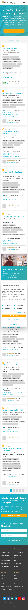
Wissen (3, 575)
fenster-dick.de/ (6, 201)
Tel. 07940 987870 (7, 153)
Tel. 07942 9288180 (7, 240)
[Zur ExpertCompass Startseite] (10, 2)
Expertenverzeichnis (19, 586)
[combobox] (14, 530)
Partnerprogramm (5, 563)
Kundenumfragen (5, 555)
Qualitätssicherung (10, 604)
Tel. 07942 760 (6, 429)
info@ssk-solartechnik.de (8, 76)
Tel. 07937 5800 (6, 476)
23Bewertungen (11, 249)
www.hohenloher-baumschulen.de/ (10, 156)
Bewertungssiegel (5, 552)
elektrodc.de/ (15, 349)
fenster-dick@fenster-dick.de (9, 199)
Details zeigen (20, 312)
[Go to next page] (26, 490)
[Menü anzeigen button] (24, 2)
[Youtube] (19, 599)
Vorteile (3, 558)
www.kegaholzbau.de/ (7, 394)
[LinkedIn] (16, 599)
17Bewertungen (11, 207)
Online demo (17, 581)
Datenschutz (18, 602)
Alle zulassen (14, 316)
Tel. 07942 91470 (6, 197)
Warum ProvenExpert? (19, 552)
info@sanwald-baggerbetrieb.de (10, 431)
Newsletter (16, 578)
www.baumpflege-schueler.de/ (9, 243)
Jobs (15, 560)
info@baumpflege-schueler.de (9, 242)
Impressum (17, 604)
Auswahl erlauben (14, 320)
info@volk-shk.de (15, 476)
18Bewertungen (11, 122)
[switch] (15, 305)
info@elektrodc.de (6, 349)
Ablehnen (14, 324)
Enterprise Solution (5, 560)
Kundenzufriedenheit (6, 586)
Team (15, 558)
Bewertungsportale (5, 581)
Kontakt (16, 566)
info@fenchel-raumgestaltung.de (10, 114)
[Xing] (12, 599)
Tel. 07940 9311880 (7, 112)
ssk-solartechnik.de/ (7, 77)
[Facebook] (8, 599)
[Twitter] (4, 599)
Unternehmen (17, 555)
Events (3, 592)
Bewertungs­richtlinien (6, 589)
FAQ (2, 578)
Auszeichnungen (5, 566)
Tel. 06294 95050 (6, 392)
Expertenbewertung (18, 583)
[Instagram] (23, 599)
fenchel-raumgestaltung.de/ (9, 116)
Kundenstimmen (18, 563)
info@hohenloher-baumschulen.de (10, 154)
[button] (11, 82)
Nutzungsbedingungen (9, 602)
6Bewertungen (10, 439)
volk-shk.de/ (5, 478)
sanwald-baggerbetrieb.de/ (8, 433)
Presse (15, 575)
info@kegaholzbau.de (17, 392)
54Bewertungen (11, 83)
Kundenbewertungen (6, 583)
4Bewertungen (10, 400)
